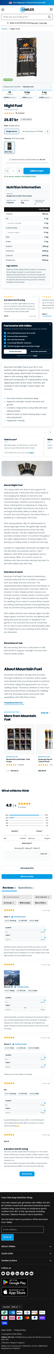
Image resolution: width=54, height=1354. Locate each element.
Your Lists (43, 23)
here (32, 453)
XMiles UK (5, 1346)
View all (45, 713)
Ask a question (27, 868)
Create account (15, 351)
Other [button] (12, 1048)
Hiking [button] (12, 990)
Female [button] (36, 1048)
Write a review (27, 876)
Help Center (6, 1330)
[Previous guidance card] (45, 432)
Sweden (10, 1307)
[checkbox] (25, 903)
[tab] (26, 888)
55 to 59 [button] (24, 920)
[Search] (49, 17)
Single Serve (11, 131)
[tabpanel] (27, 1037)
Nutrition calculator (39, 351)
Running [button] (13, 920)
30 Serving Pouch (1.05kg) (33, 131)
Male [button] (36, 920)
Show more (27, 1174)
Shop (11, 110)
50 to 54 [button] (22, 990)
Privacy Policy (20, 1330)
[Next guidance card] (50, 432)
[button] (10, 94)
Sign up (7, 1237)
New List (34, 23)
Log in (35, 355)
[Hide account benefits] (50, 324)
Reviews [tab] (9, 888)
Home (4, 28)
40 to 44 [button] (23, 1048)
